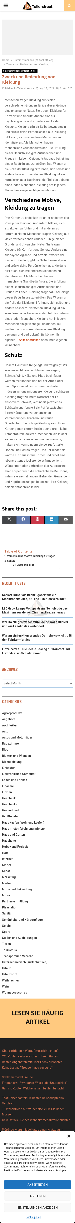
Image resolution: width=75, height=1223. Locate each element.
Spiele (6, 925)
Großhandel (10, 816)
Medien (7, 883)
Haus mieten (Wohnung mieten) (23, 828)
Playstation (9, 907)
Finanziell (8, 786)
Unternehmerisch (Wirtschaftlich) (19, 71)
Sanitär (7, 913)
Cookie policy (33, 1217)
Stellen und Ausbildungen (19, 937)
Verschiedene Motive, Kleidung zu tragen (31, 556)
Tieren (6, 943)
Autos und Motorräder (17, 737)
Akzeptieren (38, 1185)
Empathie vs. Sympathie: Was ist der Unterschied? (35, 1082)
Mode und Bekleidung (17, 889)
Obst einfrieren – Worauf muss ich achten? (30, 1050)
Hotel (5, 853)
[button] (69, 1136)
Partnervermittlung (15, 901)
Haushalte (9, 840)
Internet (7, 859)
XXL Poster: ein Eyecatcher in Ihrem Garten (30, 1056)
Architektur (9, 725)
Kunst (6, 871)
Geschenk (9, 798)
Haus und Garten (13, 834)
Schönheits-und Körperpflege (22, 919)
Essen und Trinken (14, 780)
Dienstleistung (12, 761)
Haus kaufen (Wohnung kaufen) (23, 822)
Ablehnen (38, 1196)
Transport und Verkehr (17, 956)
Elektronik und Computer (19, 774)
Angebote (8, 719)
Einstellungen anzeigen (38, 1207)
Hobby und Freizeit (15, 846)
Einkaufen (8, 767)
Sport (6, 931)
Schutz (11, 560)
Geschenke (9, 804)
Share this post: (25, 564)
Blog (5, 749)
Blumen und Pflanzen (16, 755)
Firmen (7, 792)
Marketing (9, 877)
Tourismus (9, 950)
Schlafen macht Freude (17, 1077)
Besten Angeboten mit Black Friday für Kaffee (32, 1062)
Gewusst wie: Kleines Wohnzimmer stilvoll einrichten (36, 1120)
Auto (5, 731)
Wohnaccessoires (14, 992)
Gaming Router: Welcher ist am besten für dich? (33, 1088)
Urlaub (6, 968)
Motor (6, 895)
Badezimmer (11, 743)
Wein (5, 986)
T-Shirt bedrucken (28, 340)
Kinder (6, 865)
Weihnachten (11, 980)
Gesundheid (10, 810)
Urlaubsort (9, 974)
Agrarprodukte (12, 713)
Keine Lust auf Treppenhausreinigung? (27, 1067)
